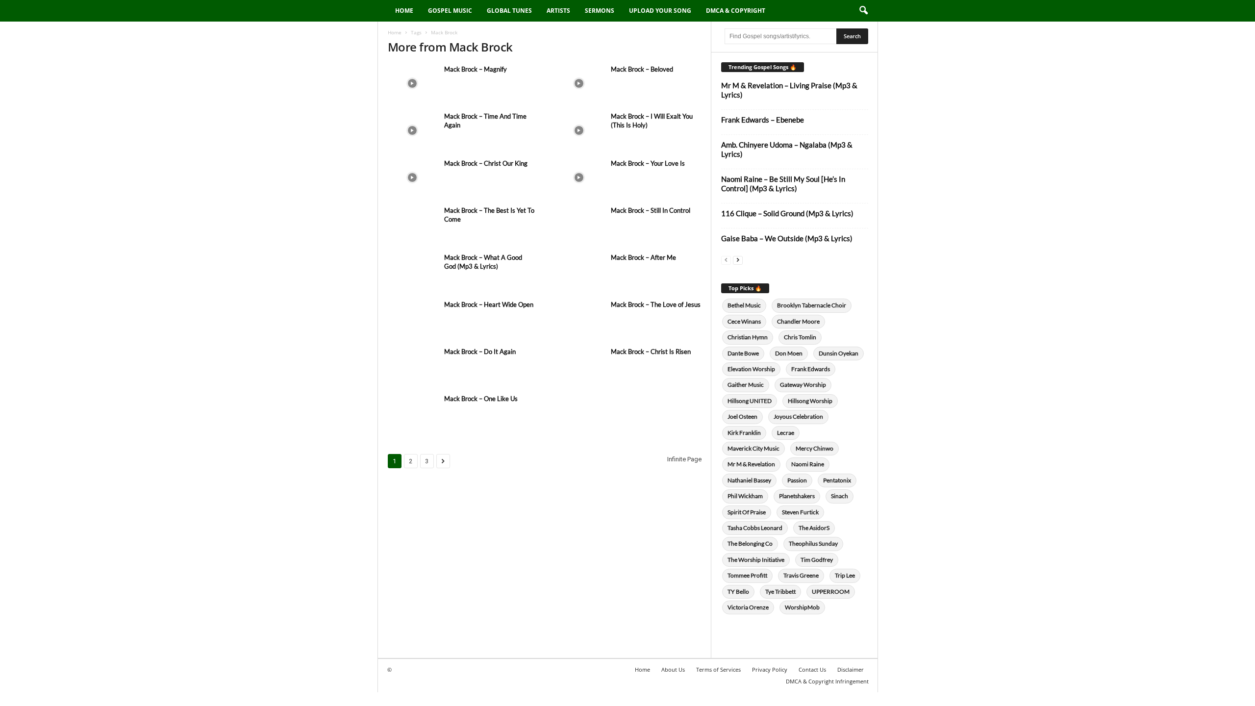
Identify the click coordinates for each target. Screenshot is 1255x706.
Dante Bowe (743, 353)
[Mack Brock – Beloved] (578, 83)
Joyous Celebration (798, 416)
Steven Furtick (800, 512)
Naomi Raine (807, 464)
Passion (797, 480)
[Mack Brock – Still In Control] (578, 224)
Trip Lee (845, 575)
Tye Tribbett (780, 591)
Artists (558, 10)
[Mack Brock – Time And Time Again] (412, 130)
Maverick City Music (753, 448)
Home (404, 10)
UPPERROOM (831, 591)
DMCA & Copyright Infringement (827, 681)
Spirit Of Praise (747, 512)
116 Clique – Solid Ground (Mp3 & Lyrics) (787, 213)
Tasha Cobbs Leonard (755, 527)
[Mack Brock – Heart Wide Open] (412, 318)
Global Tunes (509, 10)
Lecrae (785, 432)
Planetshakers (797, 496)
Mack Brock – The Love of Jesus (656, 304)
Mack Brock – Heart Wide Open (488, 304)
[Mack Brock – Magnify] (412, 83)
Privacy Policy (769, 669)
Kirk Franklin (744, 432)
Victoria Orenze (748, 607)
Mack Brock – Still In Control (650, 210)
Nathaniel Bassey (749, 480)
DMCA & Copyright (735, 10)
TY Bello (738, 591)
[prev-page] (726, 259)
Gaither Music (746, 384)
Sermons (599, 10)
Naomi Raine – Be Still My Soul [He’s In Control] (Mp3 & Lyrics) (783, 184)
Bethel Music (744, 305)
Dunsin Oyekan (838, 353)
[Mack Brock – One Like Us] (412, 412)
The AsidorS (814, 527)
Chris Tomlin (800, 337)
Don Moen (789, 353)
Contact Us (812, 669)
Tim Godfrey (817, 559)
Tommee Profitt (747, 575)
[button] (863, 11)
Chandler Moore (798, 321)
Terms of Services (718, 669)
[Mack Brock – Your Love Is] (578, 177)
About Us (673, 669)
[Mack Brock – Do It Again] (412, 365)
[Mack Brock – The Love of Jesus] (578, 318)
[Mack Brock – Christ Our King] (412, 177)
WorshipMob (802, 607)
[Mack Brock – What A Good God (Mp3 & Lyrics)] (412, 271)
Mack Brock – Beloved (642, 69)
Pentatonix (837, 480)
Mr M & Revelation (751, 464)
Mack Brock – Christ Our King (485, 163)
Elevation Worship (751, 369)
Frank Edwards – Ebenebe (762, 119)
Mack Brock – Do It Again (480, 351)
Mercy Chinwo (814, 448)
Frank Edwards (810, 369)
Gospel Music (450, 10)
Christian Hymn (748, 337)
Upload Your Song (660, 10)
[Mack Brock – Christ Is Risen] (578, 365)
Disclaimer (850, 669)
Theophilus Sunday (813, 543)
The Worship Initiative (756, 559)
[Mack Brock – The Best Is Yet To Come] (412, 224)
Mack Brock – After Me (643, 257)
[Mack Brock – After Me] (578, 271)
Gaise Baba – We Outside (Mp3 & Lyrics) (787, 238)
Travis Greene (801, 575)
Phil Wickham (745, 496)
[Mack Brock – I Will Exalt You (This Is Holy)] (578, 130)
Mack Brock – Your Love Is (648, 163)
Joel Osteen (742, 416)
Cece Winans (744, 321)
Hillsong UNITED (750, 400)
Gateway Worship (803, 384)
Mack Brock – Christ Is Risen (651, 351)
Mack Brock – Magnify (475, 69)
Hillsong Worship (810, 400)
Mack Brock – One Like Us (481, 399)
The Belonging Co (750, 543)
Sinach (839, 496)
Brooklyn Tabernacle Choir (811, 305)
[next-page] (738, 259)
